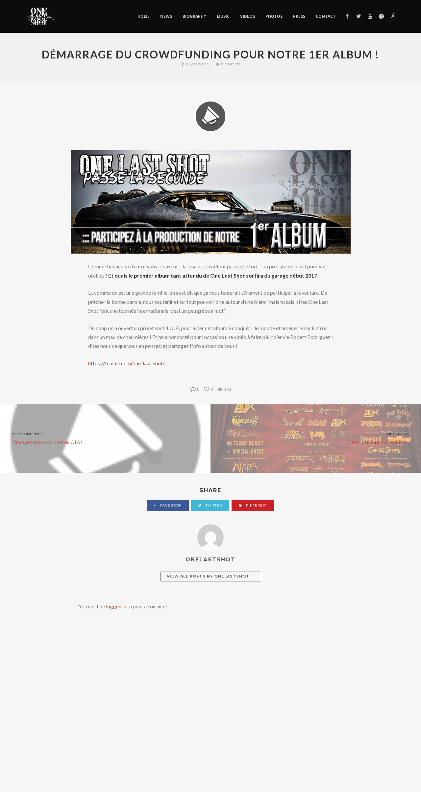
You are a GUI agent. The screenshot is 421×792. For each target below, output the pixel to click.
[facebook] (347, 16)
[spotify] (381, 16)
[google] (392, 16)
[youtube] (369, 16)
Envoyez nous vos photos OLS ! (48, 438)
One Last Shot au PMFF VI (378, 438)
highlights (230, 63)
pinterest (256, 505)
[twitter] (358, 16)
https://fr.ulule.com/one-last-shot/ (126, 363)
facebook (170, 505)
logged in (116, 606)
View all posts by (211, 576)
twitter (213, 505)
